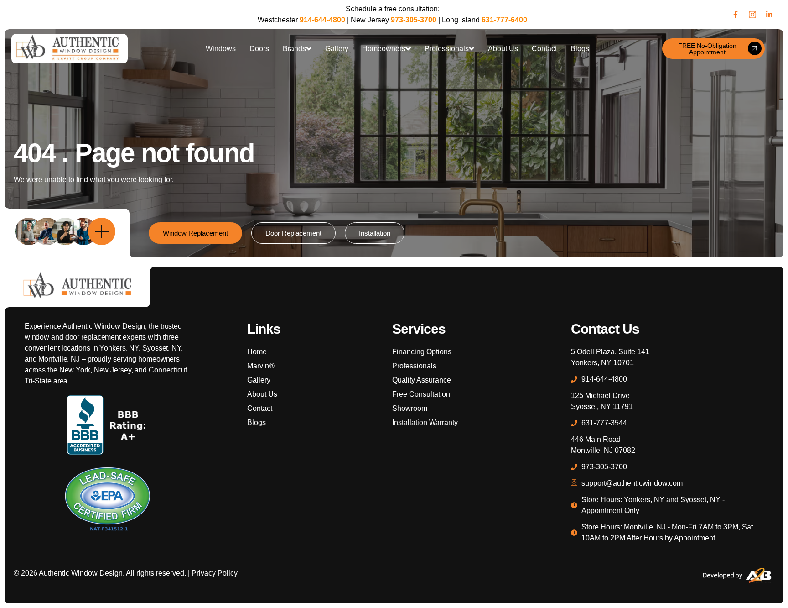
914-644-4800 (322, 20)
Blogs (579, 48)
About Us (503, 48)
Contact (544, 48)
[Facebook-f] (735, 14)
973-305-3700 (413, 20)
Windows (221, 48)
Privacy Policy (215, 573)
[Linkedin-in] (769, 14)
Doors (259, 48)
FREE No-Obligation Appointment (707, 49)
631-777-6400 (504, 20)
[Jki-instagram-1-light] (752, 14)
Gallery (336, 48)
